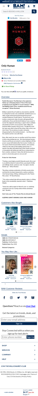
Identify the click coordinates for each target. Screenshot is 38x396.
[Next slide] (34, 218)
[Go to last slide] (3, 218)
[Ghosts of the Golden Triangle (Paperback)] (27, 215)
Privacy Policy (26, 376)
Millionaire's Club (24, 18)
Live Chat (30, 306)
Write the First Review (16, 75)
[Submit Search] (34, 11)
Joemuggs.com (25, 374)
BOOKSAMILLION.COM (10, 374)
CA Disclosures (15, 376)
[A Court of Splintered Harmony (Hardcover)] (27, 264)
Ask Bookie (13, 18)
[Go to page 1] (16, 232)
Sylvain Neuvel (6, 69)
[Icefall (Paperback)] (11, 216)
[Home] (19, 6)
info (28, 394)
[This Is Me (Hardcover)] (11, 264)
